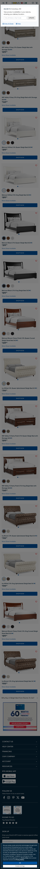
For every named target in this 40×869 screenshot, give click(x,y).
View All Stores (9, 23)
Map (19, 23)
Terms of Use (24, 858)
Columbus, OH (16, 9)
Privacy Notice (20, 859)
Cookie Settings (20, 866)
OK (20, 863)
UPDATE (31, 18)
